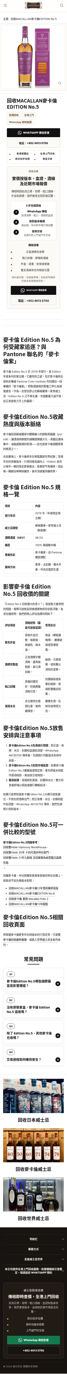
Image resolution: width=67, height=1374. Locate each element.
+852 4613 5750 (33, 1350)
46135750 (15, 755)
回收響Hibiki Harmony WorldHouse (24, 847)
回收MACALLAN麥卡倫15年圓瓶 (28, 904)
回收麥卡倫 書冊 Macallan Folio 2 (28, 898)
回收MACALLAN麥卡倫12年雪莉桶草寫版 (33, 888)
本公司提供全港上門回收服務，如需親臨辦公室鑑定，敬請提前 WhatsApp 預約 (33, 1270)
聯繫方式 (33, 1249)
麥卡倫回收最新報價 (15, 939)
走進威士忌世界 (33, 1259)
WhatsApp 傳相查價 (36, 132)
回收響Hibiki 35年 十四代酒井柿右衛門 (26, 852)
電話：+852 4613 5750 (33, 143)
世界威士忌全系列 (47, 939)
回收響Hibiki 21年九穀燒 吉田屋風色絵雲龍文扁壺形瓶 (32, 860)
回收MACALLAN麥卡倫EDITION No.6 (32, 893)
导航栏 (33, 1239)
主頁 (5, 19)
